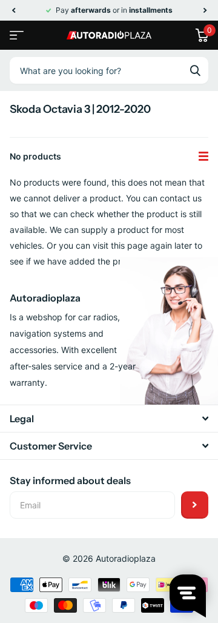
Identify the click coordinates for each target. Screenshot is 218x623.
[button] (13, 10)
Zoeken (195, 70)
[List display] (203, 156)
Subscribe (194, 505)
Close (109, 418)
